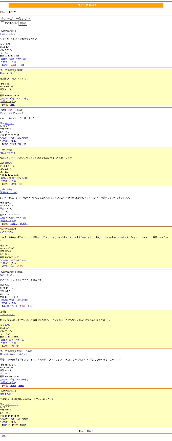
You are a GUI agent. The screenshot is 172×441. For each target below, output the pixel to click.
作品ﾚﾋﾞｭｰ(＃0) (8, 61)
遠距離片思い (9, 306)
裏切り (6, 425)
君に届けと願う (7, 152)
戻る (4, 436)
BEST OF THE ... (7, 34)
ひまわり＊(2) (11, 404)
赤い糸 (22, 144)
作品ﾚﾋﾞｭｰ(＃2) (8, 342)
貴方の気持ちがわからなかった (15, 354)
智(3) (7, 325)
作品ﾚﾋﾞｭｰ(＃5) (8, 220)
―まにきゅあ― (7, 314)
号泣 (23, 425)
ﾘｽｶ (12, 104)
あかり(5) (9, 123)
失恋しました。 (7, 275)
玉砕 (29, 306)
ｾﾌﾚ (12, 266)
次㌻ (90, 430)
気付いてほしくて (8, 73)
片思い (24, 223)
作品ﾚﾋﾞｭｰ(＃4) (8, 141)
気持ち (14, 223)
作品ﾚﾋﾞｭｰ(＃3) (8, 382)
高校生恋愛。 (6, 394)
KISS (21, 385)
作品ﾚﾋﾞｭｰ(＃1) (8, 101)
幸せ (13, 385)
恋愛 (5, 65)
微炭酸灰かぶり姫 (8, 192)
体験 (21, 65)
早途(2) (8, 163)
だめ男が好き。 (7, 232)
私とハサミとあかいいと (12, 113)
